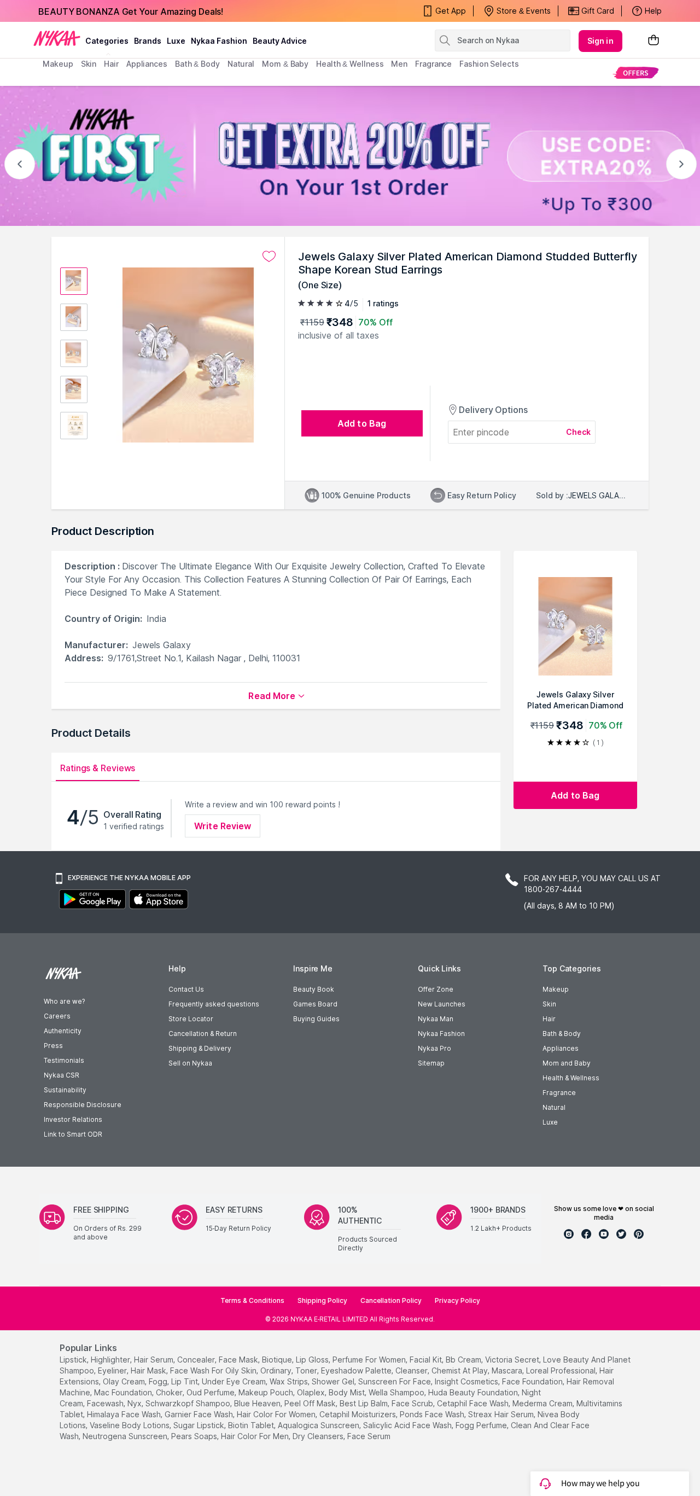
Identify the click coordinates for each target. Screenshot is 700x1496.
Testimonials (64, 1060)
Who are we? (64, 1001)
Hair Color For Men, (255, 1436)
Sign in (600, 40)
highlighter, (111, 1359)
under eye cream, (234, 1381)
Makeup (555, 989)
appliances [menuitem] (146, 63)
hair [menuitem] (111, 63)
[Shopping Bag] (653, 40)
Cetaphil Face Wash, (473, 1403)
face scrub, (413, 1403)
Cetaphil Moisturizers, (358, 1414)
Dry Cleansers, (319, 1436)
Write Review (222, 825)
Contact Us (186, 989)
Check (578, 431)
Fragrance (559, 1092)
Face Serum (368, 1436)
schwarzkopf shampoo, (188, 1403)
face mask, (239, 1359)
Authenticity (62, 1031)
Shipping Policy (322, 1300)
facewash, (106, 1403)
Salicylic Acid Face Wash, (408, 1425)
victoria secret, (513, 1359)
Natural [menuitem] (241, 63)
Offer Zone (435, 989)
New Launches (441, 1004)
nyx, (135, 1403)
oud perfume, (211, 1392)
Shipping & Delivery (199, 1048)
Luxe (550, 1122)
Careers (57, 1016)
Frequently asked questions (213, 1004)
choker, (170, 1392)
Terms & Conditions (252, 1300)
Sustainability (65, 1090)
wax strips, (290, 1381)
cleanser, (412, 1370)
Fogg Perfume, (482, 1425)
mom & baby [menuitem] (285, 63)
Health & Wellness (570, 1078)
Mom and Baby (566, 1063)
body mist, (347, 1392)
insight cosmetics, (467, 1381)
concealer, (197, 1359)
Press (53, 1045)
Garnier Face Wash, (200, 1414)
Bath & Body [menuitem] (197, 63)
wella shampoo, (397, 1392)
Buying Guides (316, 1019)
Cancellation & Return (202, 1033)
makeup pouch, (266, 1392)
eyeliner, (113, 1370)
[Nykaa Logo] (57, 37)
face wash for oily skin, (214, 1370)
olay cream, (125, 1381)
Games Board (315, 1004)
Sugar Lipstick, (199, 1425)
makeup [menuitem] (58, 63)
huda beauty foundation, (474, 1392)
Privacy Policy (457, 1300)
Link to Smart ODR (73, 1134)
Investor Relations (73, 1119)
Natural (553, 1107)
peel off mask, (310, 1403)
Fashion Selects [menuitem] (489, 63)
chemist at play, (460, 1370)
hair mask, (149, 1370)
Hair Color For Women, (277, 1414)
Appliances (560, 1048)
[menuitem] (635, 72)
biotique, (278, 1359)
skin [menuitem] (89, 63)
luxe (176, 40)
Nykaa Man (435, 1019)
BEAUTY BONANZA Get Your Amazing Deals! (130, 10)
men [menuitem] (399, 63)
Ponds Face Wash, (433, 1414)
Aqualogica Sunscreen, (319, 1425)
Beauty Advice (280, 40)
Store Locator (190, 1019)
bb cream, (464, 1359)
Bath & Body (561, 1033)
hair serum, (154, 1359)
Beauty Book (313, 989)
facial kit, (427, 1359)
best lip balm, (364, 1403)
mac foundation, (124, 1392)
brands (147, 40)
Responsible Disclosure (82, 1105)
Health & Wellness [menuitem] (349, 63)
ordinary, (276, 1370)
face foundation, (533, 1381)
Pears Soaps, (195, 1436)
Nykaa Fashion (219, 40)
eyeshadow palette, (357, 1370)
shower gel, (334, 1381)
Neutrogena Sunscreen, (126, 1436)
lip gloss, (313, 1359)
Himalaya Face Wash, (124, 1414)
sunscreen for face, (395, 1381)
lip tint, (185, 1381)
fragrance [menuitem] (433, 63)
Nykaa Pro (434, 1048)
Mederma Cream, (543, 1403)
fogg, (159, 1381)
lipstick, (74, 1359)
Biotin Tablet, (252, 1425)
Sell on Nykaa (190, 1063)
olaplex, (311, 1392)
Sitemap (431, 1063)
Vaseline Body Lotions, (130, 1425)
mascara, (508, 1370)
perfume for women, (369, 1359)
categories (107, 40)
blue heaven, (258, 1403)
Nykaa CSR (61, 1075)
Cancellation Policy (391, 1300)
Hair (549, 1019)
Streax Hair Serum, (501, 1414)
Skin (549, 1004)
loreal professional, (561, 1370)
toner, (307, 1370)
